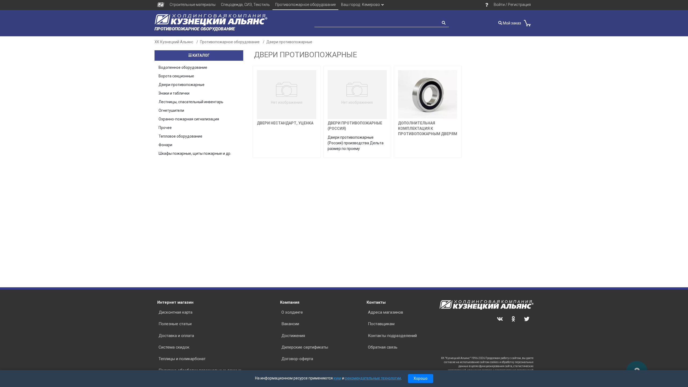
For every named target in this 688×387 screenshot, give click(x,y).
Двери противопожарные (289, 42)
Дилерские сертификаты (304, 347)
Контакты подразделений (392, 335)
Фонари (165, 145)
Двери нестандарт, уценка (285, 123)
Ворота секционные (176, 76)
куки (337, 378)
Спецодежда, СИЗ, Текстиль (245, 4)
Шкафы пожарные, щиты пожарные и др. (195, 153)
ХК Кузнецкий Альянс (174, 42)
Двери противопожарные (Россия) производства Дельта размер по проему (356, 143)
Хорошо (421, 378)
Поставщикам (381, 323)
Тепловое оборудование (180, 136)
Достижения (293, 335)
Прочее (165, 128)
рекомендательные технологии (373, 378)
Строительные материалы (193, 4)
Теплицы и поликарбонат (182, 358)
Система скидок (174, 347)
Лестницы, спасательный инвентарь (191, 102)
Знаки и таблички (174, 93)
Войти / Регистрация (512, 4)
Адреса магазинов (385, 312)
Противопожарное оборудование (305, 4)
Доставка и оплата (176, 335)
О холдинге (292, 312)
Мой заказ (511, 23)
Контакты (376, 302)
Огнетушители (171, 110)
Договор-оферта (297, 358)
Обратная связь (382, 347)
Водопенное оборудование (183, 67)
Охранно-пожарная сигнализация (189, 119)
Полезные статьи (175, 323)
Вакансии (290, 323)
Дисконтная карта (175, 312)
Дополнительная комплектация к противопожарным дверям (427, 128)
